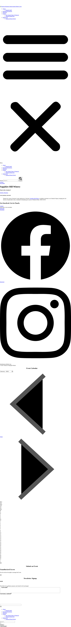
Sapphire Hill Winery (34, 198)
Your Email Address (5, 593)
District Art (5, 17)
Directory (5, 12)
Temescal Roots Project (11, 18)
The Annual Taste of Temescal (12, 15)
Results (2, 624)
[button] (35, 92)
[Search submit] (0, 623)
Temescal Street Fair (10, 16)
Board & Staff (9, 10)
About (4, 8)
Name (1, 581)
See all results (3, 626)
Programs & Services (7, 11)
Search (1, 180)
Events (4, 13)
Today (1, 436)
